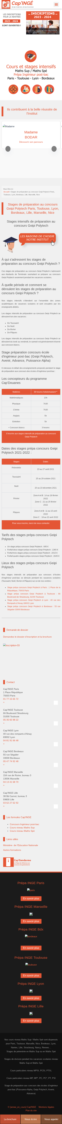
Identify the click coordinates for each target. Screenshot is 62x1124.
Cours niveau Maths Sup (22, 827)
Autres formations (12, 850)
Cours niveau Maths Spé (22, 831)
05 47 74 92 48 (10, 761)
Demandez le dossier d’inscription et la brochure (27, 636)
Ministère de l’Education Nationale (20, 845)
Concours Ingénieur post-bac (24, 824)
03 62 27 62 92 (10, 803)
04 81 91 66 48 (10, 740)
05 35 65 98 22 (10, 720)
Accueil (6, 192)
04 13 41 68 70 (10, 782)
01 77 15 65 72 (10, 699)
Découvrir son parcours (31, 142)
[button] (56, 4)
